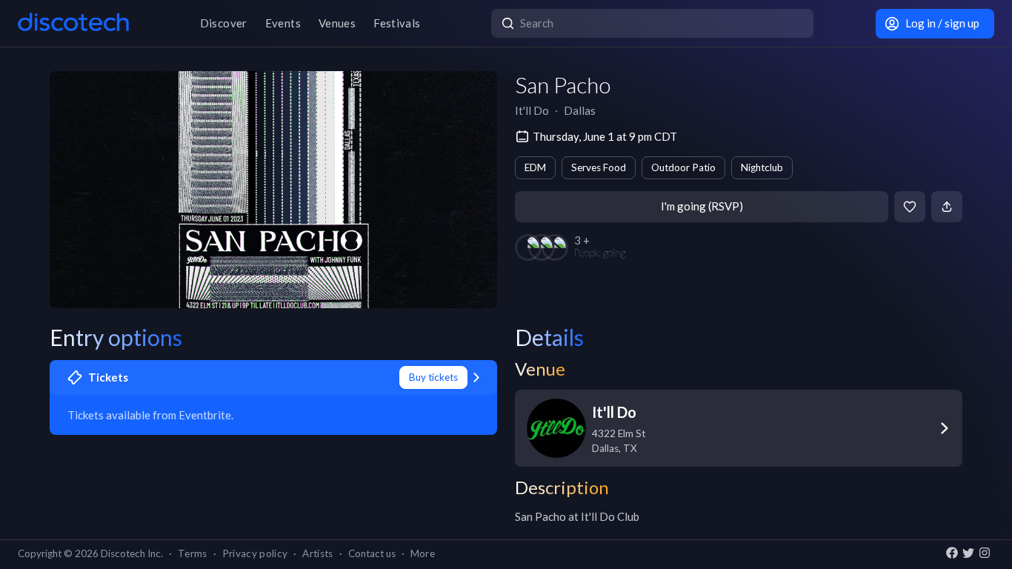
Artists (317, 553)
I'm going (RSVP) (702, 206)
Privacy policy (255, 553)
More (422, 553)
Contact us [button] (372, 553)
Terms (192, 553)
